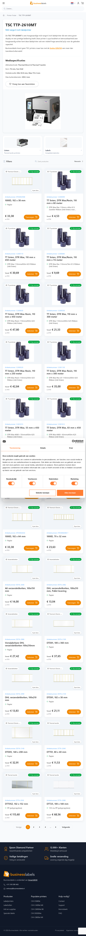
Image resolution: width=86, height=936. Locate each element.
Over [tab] (71, 448)
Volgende (66, 827)
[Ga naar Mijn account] (78, 3)
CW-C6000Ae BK (37, 909)
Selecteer (72, 217)
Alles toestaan (70, 493)
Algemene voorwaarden (74, 930)
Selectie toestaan (42, 493)
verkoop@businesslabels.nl (15, 888)
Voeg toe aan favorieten (23, 84)
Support (62, 905)
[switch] (32, 483)
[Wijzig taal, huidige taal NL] (73, 3)
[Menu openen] (3, 3)
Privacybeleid (59, 930)
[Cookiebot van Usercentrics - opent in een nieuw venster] (73, 441)
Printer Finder (11, 15)
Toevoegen (30, 217)
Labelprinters (8, 901)
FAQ (60, 913)
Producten (8, 896)
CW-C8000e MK (37, 917)
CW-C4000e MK (37, 905)
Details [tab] (43, 448)
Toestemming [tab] (15, 448)
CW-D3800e (35, 901)
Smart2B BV (33, 880)
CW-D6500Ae (36, 913)
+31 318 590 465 (12, 884)
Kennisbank (63, 909)
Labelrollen (8, 905)
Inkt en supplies (10, 909)
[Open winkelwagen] (82, 3)
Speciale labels (9, 913)
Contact (61, 901)
